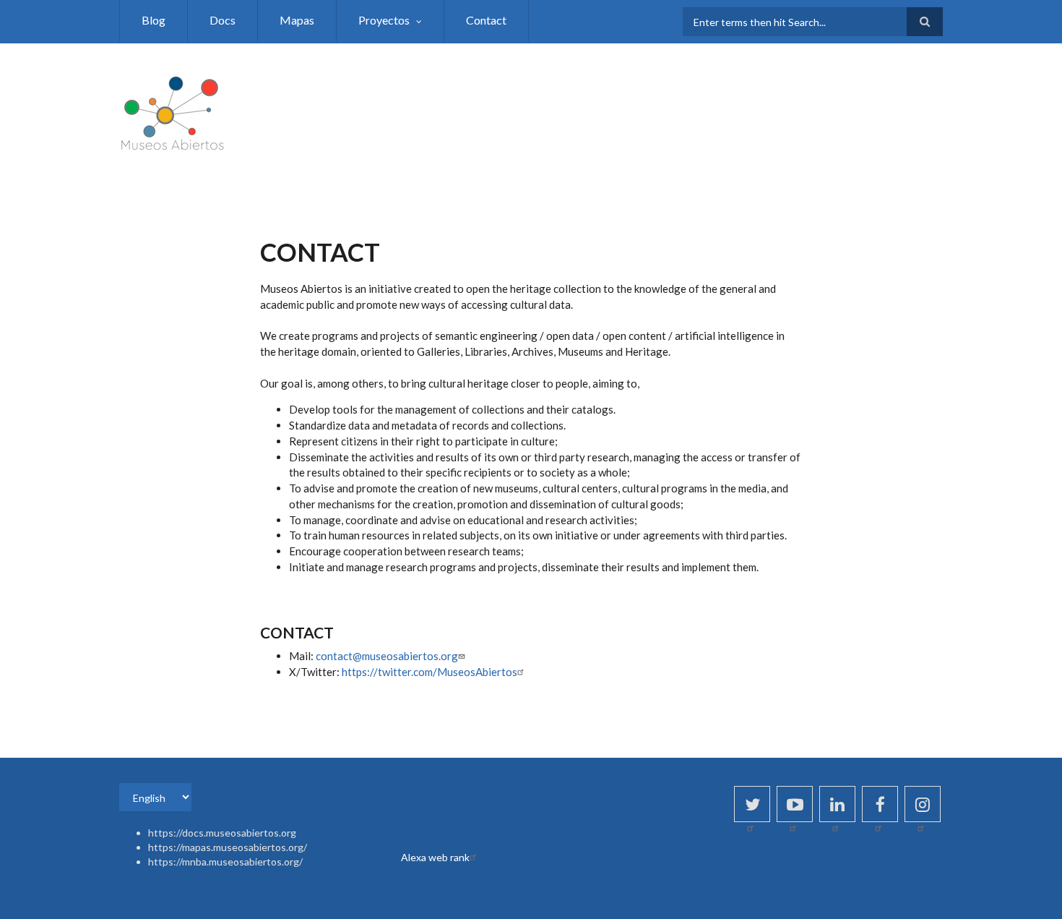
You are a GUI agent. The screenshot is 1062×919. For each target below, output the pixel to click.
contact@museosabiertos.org (387, 655)
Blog (153, 20)
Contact (486, 20)
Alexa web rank (435, 857)
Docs (223, 20)
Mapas (297, 20)
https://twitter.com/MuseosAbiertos (429, 671)
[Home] (173, 110)
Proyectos (384, 20)
